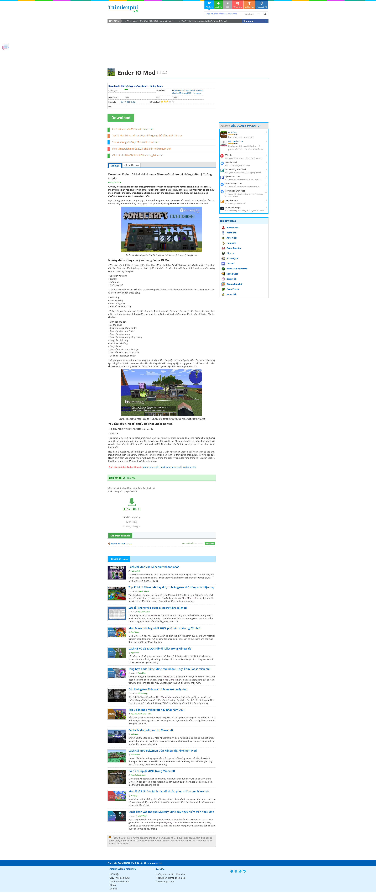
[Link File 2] (131, 521)
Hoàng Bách (135, 571)
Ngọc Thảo (135, 652)
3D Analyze (232, 258)
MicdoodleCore (235, 141)
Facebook (231, 871)
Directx (230, 253)
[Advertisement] (188, 44)
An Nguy (134, 795)
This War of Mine (164, 697)
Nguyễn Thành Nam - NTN (141, 714)
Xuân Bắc (134, 734)
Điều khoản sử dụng (120, 877)
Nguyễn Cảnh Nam (138, 775)
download (123, 8)
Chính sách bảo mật (119, 881)
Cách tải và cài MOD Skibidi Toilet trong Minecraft (137, 155)
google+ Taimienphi (236, 871)
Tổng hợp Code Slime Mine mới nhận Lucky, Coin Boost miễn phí (169, 669)
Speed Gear (232, 273)
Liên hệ (113, 888)
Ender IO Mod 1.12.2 (121, 543)
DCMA (113, 885)
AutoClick (231, 294)
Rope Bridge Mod (233, 183)
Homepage (197, 93)
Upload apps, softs (165, 881)
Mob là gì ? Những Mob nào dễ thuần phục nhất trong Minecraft (169, 791)
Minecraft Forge (233, 207)
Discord (230, 263)
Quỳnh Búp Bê (143, 591)
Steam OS (231, 278)
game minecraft (150, 467)
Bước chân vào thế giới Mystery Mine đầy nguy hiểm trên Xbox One (171, 812)
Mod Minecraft (189, 598)
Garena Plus (233, 227)
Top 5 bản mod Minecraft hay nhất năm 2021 (157, 710)
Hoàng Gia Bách (114, 182)
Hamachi (231, 243)
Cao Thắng (135, 632)
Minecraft (165, 441)
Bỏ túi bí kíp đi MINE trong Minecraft (152, 771)
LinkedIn (244, 871)
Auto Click (232, 237)
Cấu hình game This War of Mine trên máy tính (158, 689)
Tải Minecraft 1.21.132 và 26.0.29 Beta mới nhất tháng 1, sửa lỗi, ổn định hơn (150, 21)
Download (113, 86)
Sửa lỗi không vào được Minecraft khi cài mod (136, 142)
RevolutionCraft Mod (235, 190)
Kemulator (232, 232)
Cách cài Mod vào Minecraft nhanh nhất (132, 129)
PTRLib (228, 155)
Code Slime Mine (171, 679)
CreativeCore (231, 200)
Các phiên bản (131, 165)
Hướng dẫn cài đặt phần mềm (171, 874)
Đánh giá (115, 165)
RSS (240, 871)
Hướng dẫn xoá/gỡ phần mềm (171, 877)
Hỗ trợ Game (156, 86)
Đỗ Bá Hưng (142, 693)
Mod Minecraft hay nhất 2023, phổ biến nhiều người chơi (141, 148)
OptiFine (232, 132)
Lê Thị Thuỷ (142, 816)
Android (218, 7)
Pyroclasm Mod (232, 176)
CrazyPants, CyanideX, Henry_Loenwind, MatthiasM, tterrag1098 (188, 91)
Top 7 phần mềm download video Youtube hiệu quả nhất (203, 21)
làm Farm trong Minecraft (128, 366)
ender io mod (189, 467)
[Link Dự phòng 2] (132, 526)
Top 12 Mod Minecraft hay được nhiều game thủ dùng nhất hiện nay (147, 135)
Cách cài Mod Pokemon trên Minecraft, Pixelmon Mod (163, 750)
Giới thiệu (114, 874)
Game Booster (234, 248)
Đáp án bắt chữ (234, 284)
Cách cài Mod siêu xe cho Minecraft (151, 730)
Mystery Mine (171, 822)
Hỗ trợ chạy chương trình (134, 86)
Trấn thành (135, 754)
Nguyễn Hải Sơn (144, 611)
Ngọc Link (141, 673)
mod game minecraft (171, 467)
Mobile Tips (249, 7)
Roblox (166, 676)
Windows (209, 7)
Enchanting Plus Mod (235, 169)
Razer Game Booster (237, 268)
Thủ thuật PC (262, 7)
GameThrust (233, 289)
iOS (227, 7)
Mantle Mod (231, 162)
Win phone (238, 7)
